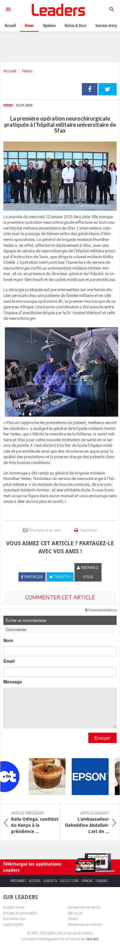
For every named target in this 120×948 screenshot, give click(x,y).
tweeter (107, 89)
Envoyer (102, 738)
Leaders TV (50, 880)
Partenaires (18, 880)
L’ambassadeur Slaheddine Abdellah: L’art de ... (87, 822)
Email (9, 661)
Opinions (87, 880)
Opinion (49, 25)
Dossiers (35, 880)
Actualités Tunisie (14, 907)
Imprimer (88, 530)
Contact (73, 918)
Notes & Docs (75, 25)
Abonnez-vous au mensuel (85, 924)
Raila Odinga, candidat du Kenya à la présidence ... (34, 822)
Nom (8, 640)
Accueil (9, 70)
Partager (90, 89)
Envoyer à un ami (45, 530)
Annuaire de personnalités (20, 913)
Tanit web (92, 939)
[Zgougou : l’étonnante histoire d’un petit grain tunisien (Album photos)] (43, 776)
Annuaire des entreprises (84, 907)
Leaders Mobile (13, 924)
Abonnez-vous (89, 572)
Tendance (101, 880)
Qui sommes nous (14, 918)
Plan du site (75, 913)
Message (12, 681)
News (27, 70)
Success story (69, 880)
